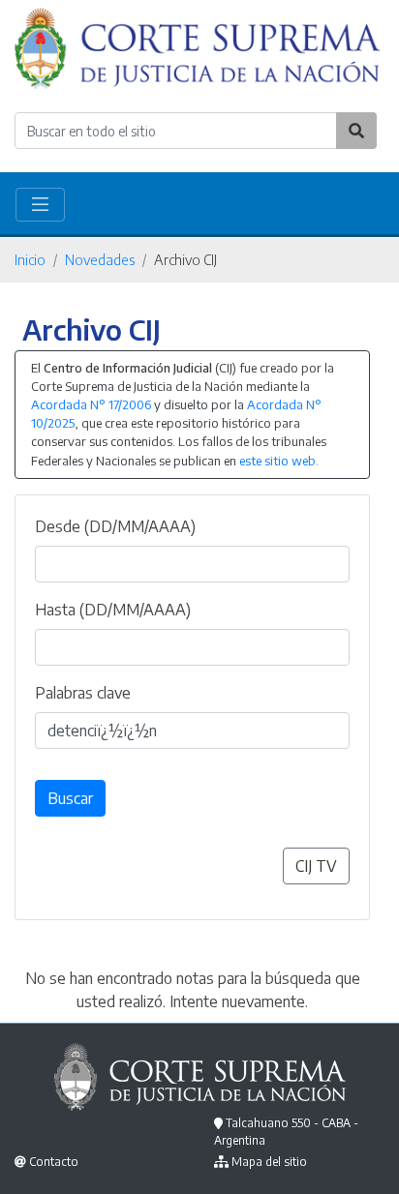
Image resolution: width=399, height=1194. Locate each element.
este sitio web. (279, 460)
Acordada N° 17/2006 (91, 404)
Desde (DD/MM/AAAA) (115, 526)
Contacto (53, 1161)
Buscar (70, 798)
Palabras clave (83, 692)
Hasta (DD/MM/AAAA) (113, 609)
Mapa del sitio (269, 1161)
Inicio (30, 259)
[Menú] (40, 205)
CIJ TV (316, 866)
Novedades (100, 259)
